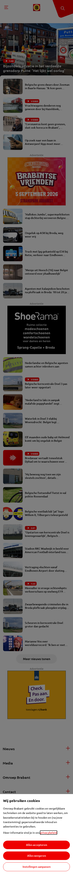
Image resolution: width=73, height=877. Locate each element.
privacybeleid (48, 832)
